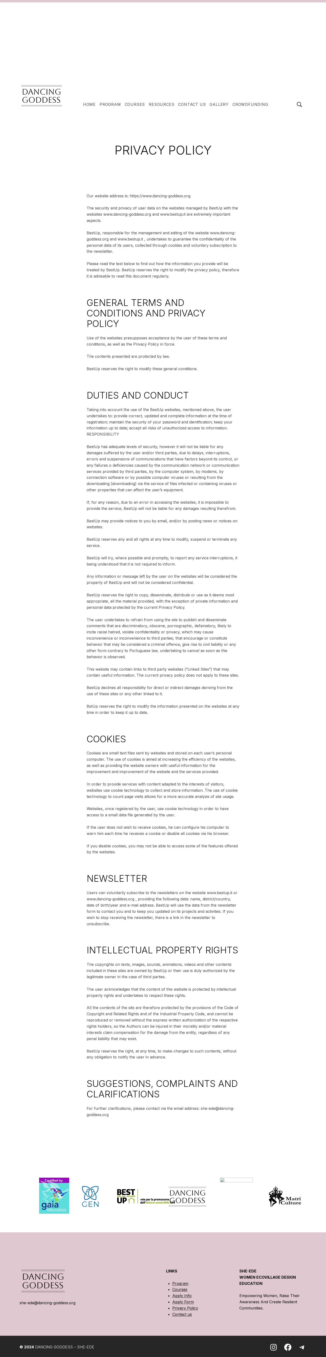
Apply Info (182, 1295)
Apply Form (183, 1301)
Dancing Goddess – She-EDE (64, 1347)
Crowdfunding (250, 104)
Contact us (182, 1314)
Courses (135, 104)
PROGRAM (110, 104)
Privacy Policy (185, 1308)
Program (180, 1283)
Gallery (219, 104)
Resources (161, 104)
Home (89, 104)
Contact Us (192, 104)
